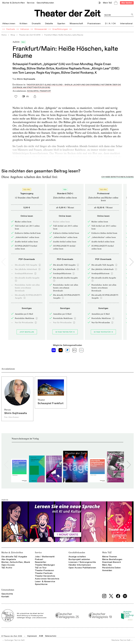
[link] (13, 2)
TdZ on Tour (41, 567)
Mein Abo (107, 565)
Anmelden (107, 570)
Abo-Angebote (8, 559)
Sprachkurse (41, 584)
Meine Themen (109, 556)
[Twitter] (111, 596)
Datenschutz (50, 636)
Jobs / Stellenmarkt (45, 556)
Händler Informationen (80, 565)
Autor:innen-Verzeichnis (47, 578)
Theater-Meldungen (45, 565)
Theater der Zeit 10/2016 (29, 35)
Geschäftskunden (77, 552)
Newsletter (40, 562)
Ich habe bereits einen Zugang (117, 177)
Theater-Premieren (44, 570)
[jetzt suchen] (132, 14)
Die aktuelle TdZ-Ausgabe (14, 556)
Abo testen (126, 2)
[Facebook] (118, 596)
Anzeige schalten (77, 556)
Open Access (8, 565)
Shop (13, 35)
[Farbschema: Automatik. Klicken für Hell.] (99, 3)
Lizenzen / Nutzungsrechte (82, 562)
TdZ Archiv (6, 567)
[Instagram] (104, 596)
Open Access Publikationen (82, 567)
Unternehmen (7, 590)
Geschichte (7, 594)
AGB (41, 636)
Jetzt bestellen (27, 332)
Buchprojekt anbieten (79, 559)
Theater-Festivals (43, 573)
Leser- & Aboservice (45, 581)
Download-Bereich (111, 562)
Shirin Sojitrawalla (26, 79)
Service (38, 552)
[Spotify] (125, 596)
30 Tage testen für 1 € (65, 332)
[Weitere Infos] (40, 265)
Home (4, 35)
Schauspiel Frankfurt (39, 91)
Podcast (39, 559)
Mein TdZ (107, 552)
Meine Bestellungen (112, 559)
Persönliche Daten (111, 567)
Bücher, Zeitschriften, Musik (15, 562)
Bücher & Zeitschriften (12, 552)
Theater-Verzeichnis (45, 576)
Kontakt (5, 596)
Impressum (32, 636)
